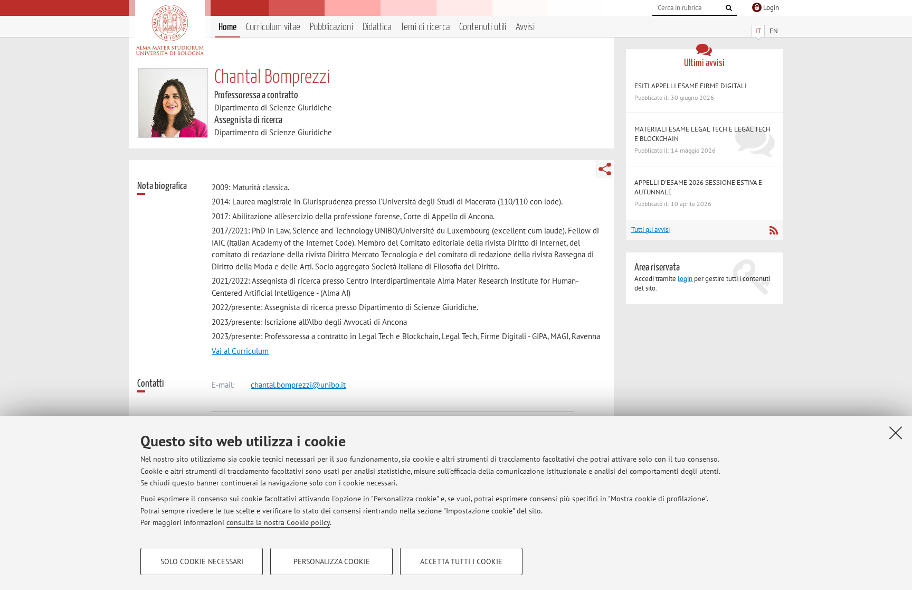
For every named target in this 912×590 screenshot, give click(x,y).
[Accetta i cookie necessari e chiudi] (895, 432)
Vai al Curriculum (240, 351)
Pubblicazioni (331, 27)
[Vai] (729, 8)
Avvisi (525, 27)
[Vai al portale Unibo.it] (170, 30)
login (685, 278)
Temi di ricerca (425, 27)
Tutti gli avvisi (650, 229)
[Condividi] (604, 169)
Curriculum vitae (273, 27)
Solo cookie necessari (201, 561)
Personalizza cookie (331, 561)
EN (774, 30)
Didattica (377, 27)
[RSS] (773, 230)
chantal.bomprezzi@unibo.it (298, 385)
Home (227, 27)
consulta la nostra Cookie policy (278, 522)
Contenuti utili (482, 27)
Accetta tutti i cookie (461, 561)
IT (758, 30)
